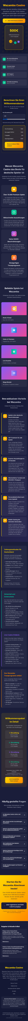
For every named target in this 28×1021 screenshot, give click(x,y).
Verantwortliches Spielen (14, 988)
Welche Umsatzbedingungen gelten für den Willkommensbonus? (14, 829)
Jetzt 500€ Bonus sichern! (15, 20)
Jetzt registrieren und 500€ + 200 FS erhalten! (15, 906)
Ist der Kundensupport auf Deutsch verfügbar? (14, 865)
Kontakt (14, 991)
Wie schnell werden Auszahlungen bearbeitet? (14, 822)
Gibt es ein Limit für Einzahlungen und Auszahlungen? (14, 858)
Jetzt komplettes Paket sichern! (14, 780)
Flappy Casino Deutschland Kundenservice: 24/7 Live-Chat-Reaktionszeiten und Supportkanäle (12, 932)
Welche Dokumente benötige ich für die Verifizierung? (14, 851)
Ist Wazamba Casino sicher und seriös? (14, 815)
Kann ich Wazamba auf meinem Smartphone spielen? (14, 836)
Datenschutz (14, 986)
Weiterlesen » (6, 941)
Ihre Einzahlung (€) (7, 112)
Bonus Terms (14, 983)
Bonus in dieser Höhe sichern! (13, 145)
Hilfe (14, 993)
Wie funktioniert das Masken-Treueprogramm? (14, 844)
